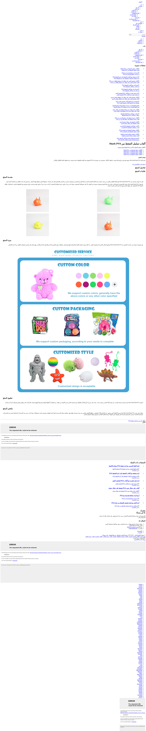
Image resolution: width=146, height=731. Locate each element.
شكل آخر (134, 16)
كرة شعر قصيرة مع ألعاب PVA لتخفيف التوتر (128, 94)
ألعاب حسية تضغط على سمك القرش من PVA (127, 119)
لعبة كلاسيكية (135, 20)
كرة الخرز (133, 10)
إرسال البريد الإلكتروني (139, 539)
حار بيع (137, 7)
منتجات (140, 6)
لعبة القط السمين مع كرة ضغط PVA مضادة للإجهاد (126, 107)
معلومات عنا (139, 23)
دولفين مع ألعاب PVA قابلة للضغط (130, 115)
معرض (137, 27)
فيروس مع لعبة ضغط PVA (135, 420)
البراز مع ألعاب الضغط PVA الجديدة (130, 127)
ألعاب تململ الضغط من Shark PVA (130, 70)
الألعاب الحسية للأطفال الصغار (120, 536)
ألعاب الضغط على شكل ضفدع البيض (130, 123)
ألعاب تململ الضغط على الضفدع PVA (129, 131)
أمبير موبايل (105, 535)
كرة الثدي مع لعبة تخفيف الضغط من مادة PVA (125, 503)
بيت (141, 4)
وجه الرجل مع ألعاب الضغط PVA (131, 90)
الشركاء (137, 29)
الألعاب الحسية (98, 536)
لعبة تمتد (137, 17)
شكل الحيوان (133, 14)
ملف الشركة (136, 24)
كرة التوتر (136, 9)
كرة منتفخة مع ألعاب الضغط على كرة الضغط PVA (126, 78)
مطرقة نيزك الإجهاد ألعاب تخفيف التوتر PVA (128, 103)
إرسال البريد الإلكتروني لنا (138, 164)
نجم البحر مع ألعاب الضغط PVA (131, 86)
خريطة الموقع (112, 535)
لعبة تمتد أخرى (132, 19)
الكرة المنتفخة (135, 13)
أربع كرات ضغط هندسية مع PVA (131, 74)
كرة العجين (133, 11)
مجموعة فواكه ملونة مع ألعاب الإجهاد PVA (128, 139)
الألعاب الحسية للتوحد (134, 536)
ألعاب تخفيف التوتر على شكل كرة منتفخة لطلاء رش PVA (124, 82)
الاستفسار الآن (141, 517)
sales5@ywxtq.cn (131, 527)
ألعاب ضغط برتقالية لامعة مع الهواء (130, 135)
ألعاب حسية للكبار (107, 536)
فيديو (141, 30)
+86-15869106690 (133, 528)
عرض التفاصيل (135, 470)
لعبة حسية (142, 536)
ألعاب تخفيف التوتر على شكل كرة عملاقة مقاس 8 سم (125, 98)
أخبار (141, 22)
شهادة (137, 26)
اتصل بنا (140, 32)
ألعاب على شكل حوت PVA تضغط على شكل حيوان (126, 111)
